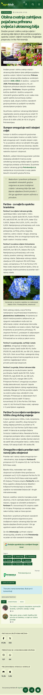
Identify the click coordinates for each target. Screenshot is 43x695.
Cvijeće (8, 556)
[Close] (33, 4)
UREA (17, 81)
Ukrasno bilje (19, 556)
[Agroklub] (8, 4)
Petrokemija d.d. (29, 167)
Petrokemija (31, 556)
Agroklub (21, 688)
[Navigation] (39, 4)
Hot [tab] (4, 602)
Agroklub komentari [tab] (8, 582)
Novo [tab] (22, 602)
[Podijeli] (32, 690)
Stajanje (28, 564)
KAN (12, 81)
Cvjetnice (27, 560)
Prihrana (8, 560)
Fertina (8, 564)
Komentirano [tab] (12, 602)
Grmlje (18, 560)
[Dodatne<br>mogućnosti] (38, 690)
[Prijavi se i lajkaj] (25, 690)
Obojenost (18, 564)
